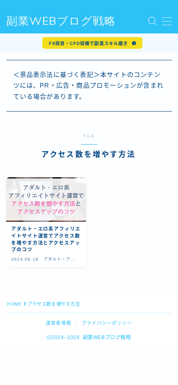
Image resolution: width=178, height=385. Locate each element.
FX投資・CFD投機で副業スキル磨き (88, 43)
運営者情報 (58, 323)
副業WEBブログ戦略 (61, 21)
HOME (14, 304)
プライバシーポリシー (107, 323)
